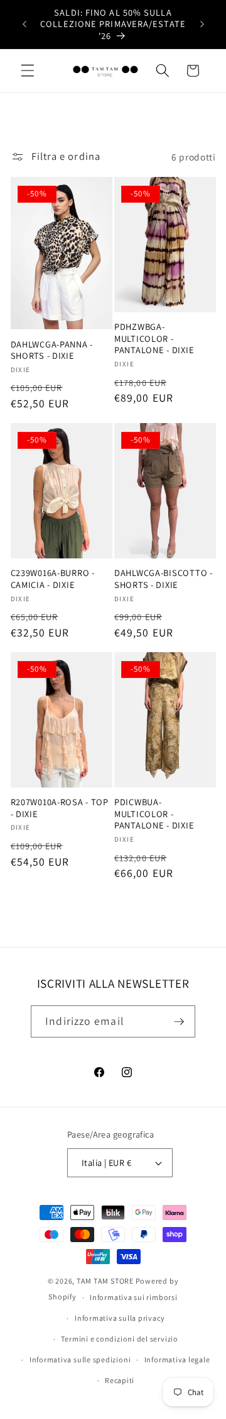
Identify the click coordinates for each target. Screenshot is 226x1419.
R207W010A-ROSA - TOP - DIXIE (60, 807)
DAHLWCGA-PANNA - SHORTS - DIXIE (52, 350)
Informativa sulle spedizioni (80, 1359)
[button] (28, 70)
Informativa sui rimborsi (133, 1297)
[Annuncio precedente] (24, 24)
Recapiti (119, 1380)
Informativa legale (177, 1359)
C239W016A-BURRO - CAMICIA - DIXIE (53, 578)
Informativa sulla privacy (119, 1318)
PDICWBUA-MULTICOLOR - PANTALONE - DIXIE (154, 813)
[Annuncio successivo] (202, 24)
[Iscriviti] (179, 1021)
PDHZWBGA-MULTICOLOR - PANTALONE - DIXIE (154, 338)
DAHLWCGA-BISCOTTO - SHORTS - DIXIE (163, 578)
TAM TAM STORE (105, 1281)
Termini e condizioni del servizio (119, 1338)
